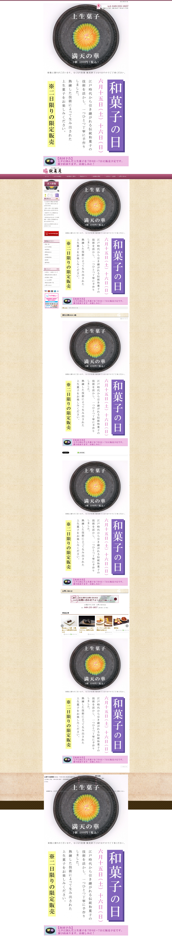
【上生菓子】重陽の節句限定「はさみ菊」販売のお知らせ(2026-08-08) (51, 203)
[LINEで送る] (81, 452)
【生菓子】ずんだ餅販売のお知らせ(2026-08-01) (51, 213)
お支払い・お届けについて (51, 272)
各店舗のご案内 (71, 176)
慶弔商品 (47, 262)
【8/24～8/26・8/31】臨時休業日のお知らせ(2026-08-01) (51, 209)
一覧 (56, 198)
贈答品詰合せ (48, 252)
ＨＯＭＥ (81, 778)
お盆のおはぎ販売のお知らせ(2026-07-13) (51, 225)
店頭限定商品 (48, 257)
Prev (62, 625)
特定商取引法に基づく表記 (103, 785)
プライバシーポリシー (102, 782)
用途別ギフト (83, 176)
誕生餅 (46, 260)
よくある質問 (48, 280)
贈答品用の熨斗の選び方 (51, 274)
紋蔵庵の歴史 (96, 176)
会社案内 (99, 780)
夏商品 (46, 254)
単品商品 (47, 249)
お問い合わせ (122, 176)
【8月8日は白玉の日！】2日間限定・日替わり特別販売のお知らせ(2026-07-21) (51, 219)
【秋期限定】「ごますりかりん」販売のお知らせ (86, 630)
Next (127, 625)
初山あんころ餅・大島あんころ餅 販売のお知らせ (69, 630)
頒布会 (116, 628)
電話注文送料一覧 (49, 282)
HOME (65, 307)
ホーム (47, 176)
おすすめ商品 (57, 176)
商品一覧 (47, 244)
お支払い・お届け (111, 176)
